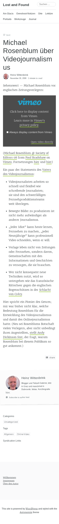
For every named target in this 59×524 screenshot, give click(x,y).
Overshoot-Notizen (25, 13)
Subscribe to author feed (18, 397)
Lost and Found (16, 5)
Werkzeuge (20, 19)
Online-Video (23, 434)
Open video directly (42, 141)
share (52, 357)
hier (36, 162)
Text (8, 35)
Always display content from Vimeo (30, 132)
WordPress (32, 508)
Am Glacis (8, 13)
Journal (32, 19)
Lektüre (49, 13)
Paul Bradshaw (35, 157)
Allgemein (9, 434)
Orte (40, 13)
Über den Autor (10, 484)
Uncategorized (11, 421)
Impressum (8, 480)
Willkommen (9, 477)
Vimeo (7, 162)
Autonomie (26, 512)
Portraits (7, 19)
